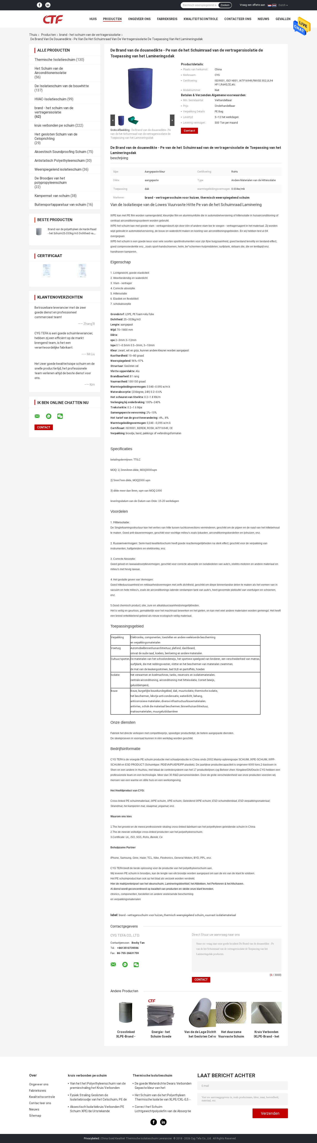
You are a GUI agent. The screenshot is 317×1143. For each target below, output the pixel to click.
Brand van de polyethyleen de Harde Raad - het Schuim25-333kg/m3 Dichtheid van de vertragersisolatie (72, 233)
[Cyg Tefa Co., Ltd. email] (40, 416)
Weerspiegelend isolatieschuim (58, 169)
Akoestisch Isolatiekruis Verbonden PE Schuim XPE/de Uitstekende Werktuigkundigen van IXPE (97, 1109)
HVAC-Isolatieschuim (50, 99)
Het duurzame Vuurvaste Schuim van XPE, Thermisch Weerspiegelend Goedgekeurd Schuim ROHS (231, 1034)
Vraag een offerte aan (252, 4)
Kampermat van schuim (52, 196)
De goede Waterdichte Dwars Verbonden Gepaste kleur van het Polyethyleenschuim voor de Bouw (163, 1086)
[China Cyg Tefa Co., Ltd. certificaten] (47, 271)
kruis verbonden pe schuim (54, 125)
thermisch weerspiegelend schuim (184, 915)
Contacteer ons (237, 19)
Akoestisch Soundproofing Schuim (60, 152)
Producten (112, 19)
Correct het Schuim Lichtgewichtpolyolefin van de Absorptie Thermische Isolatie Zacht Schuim (163, 1109)
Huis (93, 19)
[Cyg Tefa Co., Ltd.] (53, 19)
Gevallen (283, 19)
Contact (189, 130)
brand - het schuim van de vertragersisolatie (90, 34)
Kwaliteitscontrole (201, 19)
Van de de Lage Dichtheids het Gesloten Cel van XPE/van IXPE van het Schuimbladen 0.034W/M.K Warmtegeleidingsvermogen (203, 1034)
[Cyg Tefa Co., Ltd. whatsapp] (51, 416)
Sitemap (35, 1115)
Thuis (33, 34)
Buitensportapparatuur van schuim (60, 205)
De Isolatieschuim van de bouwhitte (62, 86)
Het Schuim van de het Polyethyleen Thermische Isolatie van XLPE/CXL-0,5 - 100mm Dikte (162, 1097)
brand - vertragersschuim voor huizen (141, 915)
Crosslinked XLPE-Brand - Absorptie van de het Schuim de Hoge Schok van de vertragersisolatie (126, 1034)
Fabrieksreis (167, 19)
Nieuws (263, 19)
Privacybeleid (91, 1138)
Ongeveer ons (139, 19)
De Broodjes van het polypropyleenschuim (51, 180)
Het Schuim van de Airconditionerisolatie (50, 70)
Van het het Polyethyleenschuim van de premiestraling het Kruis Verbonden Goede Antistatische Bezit (98, 1086)
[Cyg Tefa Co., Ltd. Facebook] (39, 5)
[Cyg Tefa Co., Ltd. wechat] (62, 416)
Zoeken (225, 5)
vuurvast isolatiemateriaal (220, 915)
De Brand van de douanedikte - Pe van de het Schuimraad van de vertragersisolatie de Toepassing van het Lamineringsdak (140, 134)
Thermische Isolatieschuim (55, 60)
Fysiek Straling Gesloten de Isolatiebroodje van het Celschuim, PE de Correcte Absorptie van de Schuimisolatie (98, 1097)
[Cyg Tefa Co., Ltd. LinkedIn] (48, 5)
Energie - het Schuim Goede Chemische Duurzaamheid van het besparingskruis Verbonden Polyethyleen (161, 1034)
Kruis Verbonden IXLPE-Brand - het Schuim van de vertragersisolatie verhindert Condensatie (266, 1034)
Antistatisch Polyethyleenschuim (60, 161)
